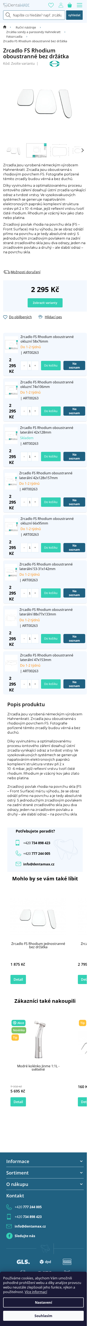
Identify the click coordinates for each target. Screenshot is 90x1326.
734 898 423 (36, 843)
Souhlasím (43, 1316)
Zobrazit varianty (45, 303)
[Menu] (79, 5)
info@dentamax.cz (38, 864)
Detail (18, 979)
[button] (35, 365)
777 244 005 (28, 1207)
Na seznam (74, 365)
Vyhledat (74, 15)
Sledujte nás (25, 1236)
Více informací (36, 1292)
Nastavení (43, 1302)
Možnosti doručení (25, 272)
